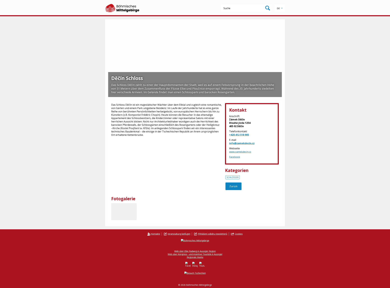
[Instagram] (195, 264)
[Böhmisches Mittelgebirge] (122, 7)
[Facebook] (188, 264)
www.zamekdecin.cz (240, 151)
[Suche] (267, 8)
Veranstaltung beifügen (179, 233)
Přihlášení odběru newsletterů (212, 233)
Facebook (234, 157)
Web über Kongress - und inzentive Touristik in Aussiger (195, 254)
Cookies (239, 233)
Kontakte (155, 233)
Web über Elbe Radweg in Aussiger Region (195, 251)
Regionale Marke (195, 257)
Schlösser (233, 177)
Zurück (233, 186)
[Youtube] (202, 264)
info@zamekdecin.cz (242, 143)
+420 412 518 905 (239, 134)
